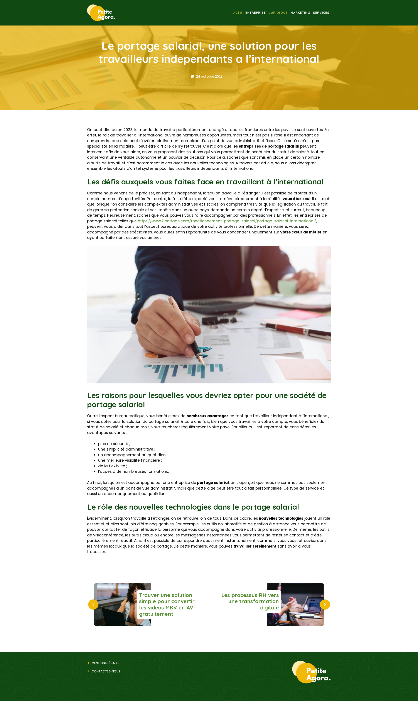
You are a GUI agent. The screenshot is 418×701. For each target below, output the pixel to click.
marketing (300, 13)
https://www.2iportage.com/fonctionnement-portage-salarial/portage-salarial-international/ (227, 221)
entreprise (255, 13)
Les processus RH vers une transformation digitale (250, 601)
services (321, 13)
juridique (278, 13)
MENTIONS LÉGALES (105, 663)
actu (237, 13)
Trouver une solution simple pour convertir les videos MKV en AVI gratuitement (167, 604)
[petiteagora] (101, 12)
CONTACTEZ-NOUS (106, 671)
